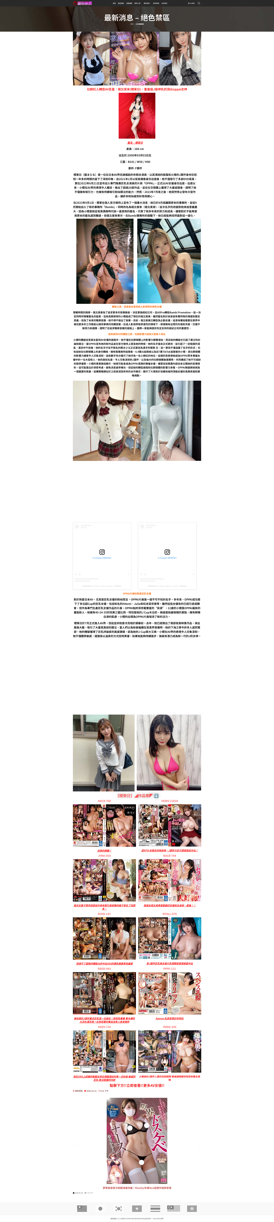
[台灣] (82, 1208)
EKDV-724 (104, 1027)
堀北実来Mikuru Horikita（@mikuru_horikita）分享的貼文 (102, 586)
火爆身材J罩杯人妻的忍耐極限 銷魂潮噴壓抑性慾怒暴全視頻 (169, 1078)
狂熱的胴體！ (104, 850)
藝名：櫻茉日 (135, 142)
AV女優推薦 (140, 24)
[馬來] (174, 1208)
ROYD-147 (104, 914)
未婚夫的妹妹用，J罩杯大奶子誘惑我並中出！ (173, 850)
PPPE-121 (169, 968)
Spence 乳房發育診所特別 (169, 1018)
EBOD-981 (104, 968)
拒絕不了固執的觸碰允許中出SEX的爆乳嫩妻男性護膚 (104, 963)
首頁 (132, 24)
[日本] (100, 1208)
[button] (74, 1145)
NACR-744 (169, 855)
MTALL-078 (170, 914)
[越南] (137, 1208)
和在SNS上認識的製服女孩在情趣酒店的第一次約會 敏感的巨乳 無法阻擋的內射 (104, 1078)
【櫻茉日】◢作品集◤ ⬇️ (137, 795)
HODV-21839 (169, 801)
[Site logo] (82, 3)
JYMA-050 (104, 855)
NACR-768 (104, 801)
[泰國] (155, 1208)
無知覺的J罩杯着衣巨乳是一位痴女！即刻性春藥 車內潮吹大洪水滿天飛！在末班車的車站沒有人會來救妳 (104, 1020)
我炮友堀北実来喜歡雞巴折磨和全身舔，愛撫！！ (170, 905)
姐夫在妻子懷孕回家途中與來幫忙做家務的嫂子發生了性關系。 (104, 907)
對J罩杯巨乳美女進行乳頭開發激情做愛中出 (170, 963)
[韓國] (118, 1208)
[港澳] (192, 1208)
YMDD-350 (169, 1027)
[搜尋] (199, 3)
